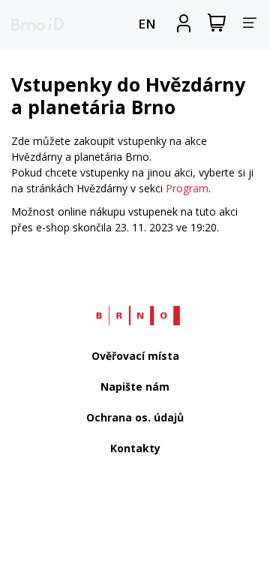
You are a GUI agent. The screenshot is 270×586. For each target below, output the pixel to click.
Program (187, 188)
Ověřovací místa (135, 356)
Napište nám (135, 386)
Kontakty (135, 448)
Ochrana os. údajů (135, 417)
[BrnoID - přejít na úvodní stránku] (37, 24)
